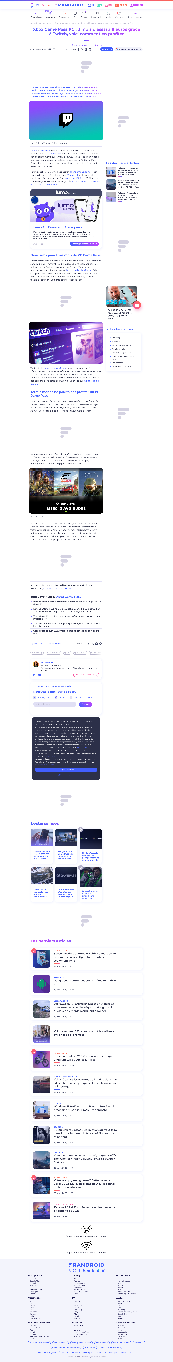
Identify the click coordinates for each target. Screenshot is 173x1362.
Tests (99, 5)
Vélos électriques (125, 1322)
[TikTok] (98, 1270)
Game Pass (56, 153)
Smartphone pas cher (121, 353)
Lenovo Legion (80, 1283)
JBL (119, 1308)
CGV (132, 1352)
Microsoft (52, 23)
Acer (120, 1279)
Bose (120, 1303)
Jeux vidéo (54, 653)
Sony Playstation (81, 1292)
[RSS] (84, 1270)
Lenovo (121, 1285)
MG (31, 1310)
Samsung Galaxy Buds (127, 1312)
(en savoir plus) (83, 747)
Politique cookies (47, 765)
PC (68, 653)
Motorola (33, 1285)
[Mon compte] (49, 4)
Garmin (33, 1332)
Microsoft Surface (125, 1292)
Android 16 (139, 1343)
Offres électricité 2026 (121, 366)
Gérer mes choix (66, 775)
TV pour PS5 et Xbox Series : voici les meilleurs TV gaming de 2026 (84, 1209)
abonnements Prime (56, 368)
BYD (31, 1303)
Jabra (120, 1305)
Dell (119, 1283)
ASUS (76, 1279)
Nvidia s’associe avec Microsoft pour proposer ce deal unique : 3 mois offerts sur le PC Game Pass (90, 856)
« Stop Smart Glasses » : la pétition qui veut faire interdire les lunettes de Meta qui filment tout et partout (85, 1133)
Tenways (121, 1336)
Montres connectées (39, 1322)
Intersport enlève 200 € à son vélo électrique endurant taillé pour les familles (83, 1058)
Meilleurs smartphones (121, 345)
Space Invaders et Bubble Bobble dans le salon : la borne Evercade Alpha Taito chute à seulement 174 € (85, 957)
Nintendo (78, 1287)
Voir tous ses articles (85, 675)
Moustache (122, 1332)
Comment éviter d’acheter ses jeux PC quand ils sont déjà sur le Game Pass (66, 893)
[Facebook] (79, 1270)
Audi (31, 1301)
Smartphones (35, 1275)
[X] (70, 1270)
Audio (119, 1298)
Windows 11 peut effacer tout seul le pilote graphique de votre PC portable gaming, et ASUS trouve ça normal (128, 197)
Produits (81, 653)
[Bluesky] (103, 1270)
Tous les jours (42, 697)
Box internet (117, 363)
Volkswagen (35, 1318)
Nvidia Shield (79, 1289)
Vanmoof (122, 1338)
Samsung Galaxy (36, 1289)
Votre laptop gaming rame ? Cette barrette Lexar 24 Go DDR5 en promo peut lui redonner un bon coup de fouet (84, 1184)
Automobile (34, 1298)
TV (73, 1298)
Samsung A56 (118, 338)
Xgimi (76, 1316)
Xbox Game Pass (68, 596)
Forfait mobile (137, 5)
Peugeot (33, 1312)
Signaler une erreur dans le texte (45, 644)
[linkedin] (39, 675)
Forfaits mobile (118, 349)
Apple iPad (78, 1326)
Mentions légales (47, 1352)
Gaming (38, 653)
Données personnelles (116, 1352)
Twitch (34, 150)
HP (119, 1289)
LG (75, 1303)
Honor (120, 1287)
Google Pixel (35, 1281)
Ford (32, 1308)
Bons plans (121, 5)
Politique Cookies (92, 1352)
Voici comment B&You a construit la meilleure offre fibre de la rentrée (84, 1033)
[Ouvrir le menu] (31, 5)
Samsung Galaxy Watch (39, 1336)
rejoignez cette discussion (57, 588)
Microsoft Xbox (80, 1285)
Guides (108, 5)
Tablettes (77, 1322)
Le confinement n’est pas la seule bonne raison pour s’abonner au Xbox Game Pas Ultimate (90, 894)
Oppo (32, 1287)
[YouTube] (89, 1270)
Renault (33, 1314)
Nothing (121, 1310)
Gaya (120, 1330)
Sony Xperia (34, 1292)
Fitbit (32, 1330)
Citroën (33, 1305)
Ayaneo (77, 1281)
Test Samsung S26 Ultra (110, 1347)
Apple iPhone (35, 1279)
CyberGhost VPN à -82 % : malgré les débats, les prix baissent (42, 855)
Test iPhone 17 (102, 1343)
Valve (76, 1294)
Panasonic (78, 1305)
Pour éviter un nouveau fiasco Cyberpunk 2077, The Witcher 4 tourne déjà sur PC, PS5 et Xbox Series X (128, 185)
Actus (91, 5)
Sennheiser (122, 1314)
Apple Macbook (124, 1281)
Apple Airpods (124, 1301)
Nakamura (122, 1334)
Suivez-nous (107, 49)
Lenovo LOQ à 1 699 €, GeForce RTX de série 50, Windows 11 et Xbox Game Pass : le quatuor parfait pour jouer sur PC (66, 610)
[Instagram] (74, 1270)
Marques (42, 23)
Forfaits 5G (116, 341)
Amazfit (33, 1326)
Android (58, 978)
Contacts (75, 1352)
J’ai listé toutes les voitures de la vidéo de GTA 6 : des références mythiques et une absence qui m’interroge (85, 1083)
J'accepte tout (67, 770)
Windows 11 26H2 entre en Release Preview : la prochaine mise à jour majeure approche (128, 171)
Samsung (78, 1310)
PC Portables (123, 1275)
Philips (76, 1308)
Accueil (33, 23)
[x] (34, 675)
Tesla (32, 1316)
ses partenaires (52, 756)
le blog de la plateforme (78, 270)
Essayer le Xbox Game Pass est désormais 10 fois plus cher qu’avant (66, 855)
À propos (63, 1352)
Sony (76, 1312)
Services (97, 653)
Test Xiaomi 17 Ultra (121, 1343)
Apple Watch (35, 1328)
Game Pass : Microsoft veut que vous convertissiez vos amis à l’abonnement (41, 893)
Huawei (33, 1283)
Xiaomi (32, 1294)
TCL (75, 1314)
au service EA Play (74, 178)
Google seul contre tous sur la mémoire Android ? (85, 982)
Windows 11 (72, 175)
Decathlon (122, 1328)
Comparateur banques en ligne (66, 1347)
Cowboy (121, 1326)
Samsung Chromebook (127, 1294)
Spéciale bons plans (82, 697)
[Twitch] (93, 1270)
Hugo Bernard (48, 662)
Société (57, 1127)
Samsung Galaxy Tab (82, 1334)
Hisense (77, 1301)
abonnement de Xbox (81, 172)
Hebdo (61, 697)
